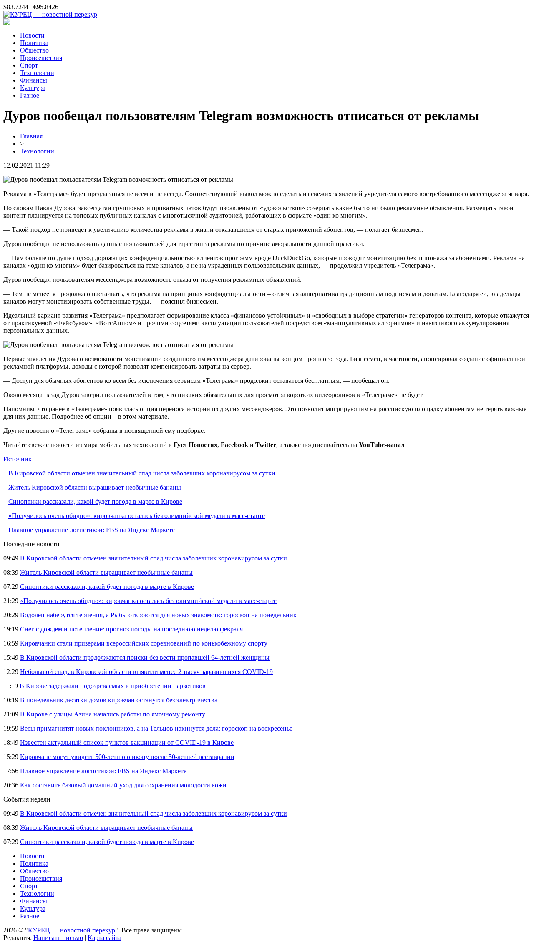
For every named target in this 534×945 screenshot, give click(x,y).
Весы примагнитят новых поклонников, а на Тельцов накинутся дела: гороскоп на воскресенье (156, 728)
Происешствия (41, 57)
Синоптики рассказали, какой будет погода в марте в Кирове (95, 501)
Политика (34, 42)
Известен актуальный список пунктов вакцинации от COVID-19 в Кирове (127, 742)
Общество (34, 50)
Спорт (29, 65)
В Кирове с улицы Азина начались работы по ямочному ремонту (112, 714)
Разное (29, 95)
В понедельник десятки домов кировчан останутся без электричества (118, 700)
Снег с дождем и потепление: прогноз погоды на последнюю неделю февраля (131, 629)
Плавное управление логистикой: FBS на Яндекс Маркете (91, 529)
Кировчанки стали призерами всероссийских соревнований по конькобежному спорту (143, 643)
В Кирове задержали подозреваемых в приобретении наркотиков (113, 685)
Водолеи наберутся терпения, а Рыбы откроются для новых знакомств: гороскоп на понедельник (158, 614)
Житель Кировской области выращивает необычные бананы (94, 487)
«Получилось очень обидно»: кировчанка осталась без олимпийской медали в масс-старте (136, 515)
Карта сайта (104, 937)
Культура (32, 87)
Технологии (37, 72)
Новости (32, 35)
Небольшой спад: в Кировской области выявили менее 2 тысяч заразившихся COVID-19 (146, 671)
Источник (17, 458)
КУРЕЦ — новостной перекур (71, 930)
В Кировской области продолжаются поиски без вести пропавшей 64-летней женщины (145, 657)
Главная (31, 136)
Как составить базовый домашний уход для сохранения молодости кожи (123, 785)
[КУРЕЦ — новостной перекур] (50, 14)
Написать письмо (58, 937)
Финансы (33, 80)
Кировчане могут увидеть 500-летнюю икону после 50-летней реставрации (127, 756)
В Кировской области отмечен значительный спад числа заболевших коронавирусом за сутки (141, 473)
